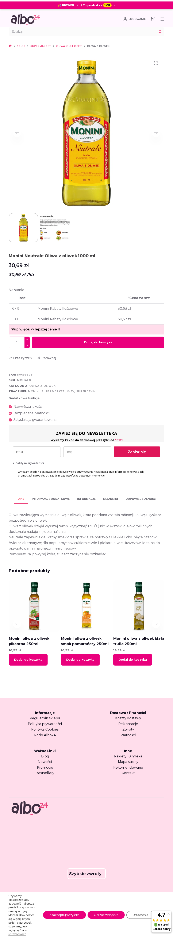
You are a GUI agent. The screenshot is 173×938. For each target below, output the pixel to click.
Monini (34, 391)
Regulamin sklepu (45, 718)
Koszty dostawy (128, 718)
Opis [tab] (21, 498)
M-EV (70, 391)
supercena (85, 391)
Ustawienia (140, 915)
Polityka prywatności (30, 463)
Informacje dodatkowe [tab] (51, 498)
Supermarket (53, 391)
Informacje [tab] (86, 498)
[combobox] (82, 31)
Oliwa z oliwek (42, 385)
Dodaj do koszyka (98, 342)
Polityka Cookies (45, 729)
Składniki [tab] (110, 498)
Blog (45, 756)
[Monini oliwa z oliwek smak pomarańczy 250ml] (46, 606)
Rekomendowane (128, 767)
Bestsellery (45, 773)
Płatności (128, 735)
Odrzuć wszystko (106, 915)
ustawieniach (17, 934)
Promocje (45, 767)
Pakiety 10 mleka (128, 756)
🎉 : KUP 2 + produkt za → (86, 5)
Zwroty (128, 729)
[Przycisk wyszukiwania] (160, 32)
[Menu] (162, 19)
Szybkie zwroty (85, 873)
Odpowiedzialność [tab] (140, 498)
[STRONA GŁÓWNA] (10, 46)
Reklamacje (128, 724)
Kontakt (128, 773)
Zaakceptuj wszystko (64, 915)
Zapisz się (137, 451)
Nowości (45, 762)
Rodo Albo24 (45, 735)
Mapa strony (128, 762)
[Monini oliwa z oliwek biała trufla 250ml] (98, 606)
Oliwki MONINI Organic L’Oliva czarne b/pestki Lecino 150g (146, 643)
